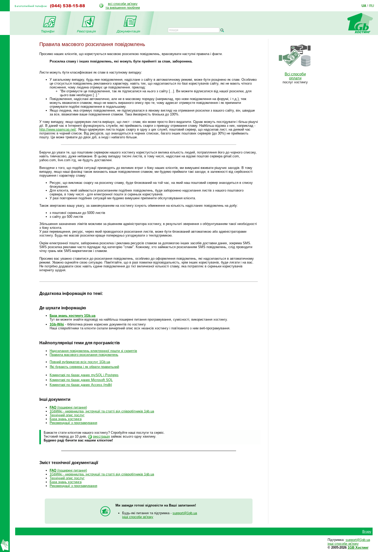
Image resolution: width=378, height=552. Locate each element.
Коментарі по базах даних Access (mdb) (81, 385)
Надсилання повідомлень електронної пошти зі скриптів (93, 351)
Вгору (366, 531)
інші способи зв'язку (137, 517)
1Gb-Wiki (57, 324)
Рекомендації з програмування (73, 423)
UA (364, 5)
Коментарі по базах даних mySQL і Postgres (84, 375)
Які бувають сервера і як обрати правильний (84, 367)
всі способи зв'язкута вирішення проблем (122, 6)
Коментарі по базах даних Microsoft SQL (81, 380)
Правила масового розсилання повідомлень (84, 355)
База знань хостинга (66, 419)
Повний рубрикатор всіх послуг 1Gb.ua (80, 362)
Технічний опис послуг (67, 415)
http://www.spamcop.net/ (57, 129)
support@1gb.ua (185, 513)
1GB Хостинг (358, 547)
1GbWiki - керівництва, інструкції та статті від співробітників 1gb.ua (102, 411)
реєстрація (101, 436)
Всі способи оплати (295, 76)
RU (371, 5)
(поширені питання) (68, 407)
